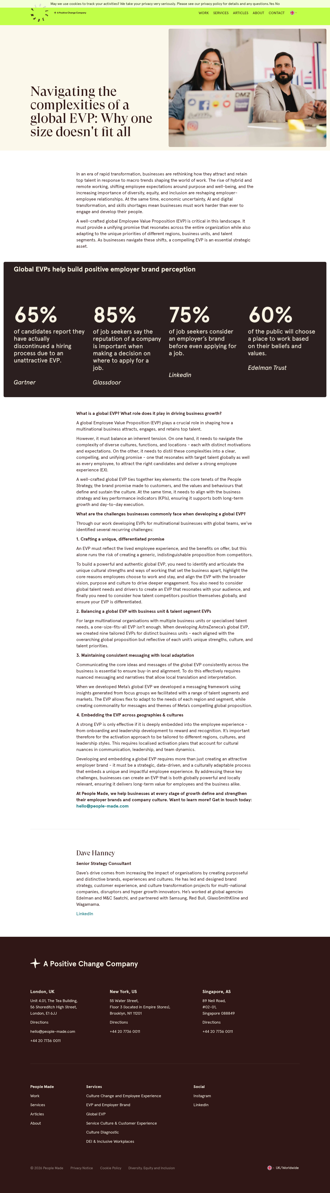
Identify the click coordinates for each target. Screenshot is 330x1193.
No (277, 4)
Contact (277, 13)
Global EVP (96, 1114)
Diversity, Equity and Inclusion (151, 1168)
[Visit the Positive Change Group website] (70, 12)
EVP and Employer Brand (108, 1105)
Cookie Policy (110, 1168)
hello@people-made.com (102, 806)
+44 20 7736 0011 (45, 1041)
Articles (240, 13)
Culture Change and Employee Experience (123, 1096)
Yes (271, 4)
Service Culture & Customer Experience (121, 1123)
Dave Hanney (95, 853)
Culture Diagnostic (102, 1132)
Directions (39, 1022)
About (258, 13)
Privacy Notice (81, 1168)
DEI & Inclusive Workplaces (110, 1142)
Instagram (202, 1096)
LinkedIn (84, 914)
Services (221, 13)
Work (204, 13)
